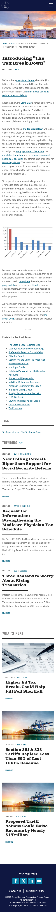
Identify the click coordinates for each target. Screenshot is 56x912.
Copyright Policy (35, 891)
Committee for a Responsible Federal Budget (5, 5)
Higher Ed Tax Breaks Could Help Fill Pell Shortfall (25, 687)
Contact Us (15, 891)
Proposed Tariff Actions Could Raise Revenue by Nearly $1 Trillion (26, 828)
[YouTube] (39, 881)
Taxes (25, 677)
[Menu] (51, 5)
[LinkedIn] (31, 881)
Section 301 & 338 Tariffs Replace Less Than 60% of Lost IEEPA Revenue (27, 756)
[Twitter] (23, 881)
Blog (18, 677)
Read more (6, 613)
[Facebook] (15, 881)
